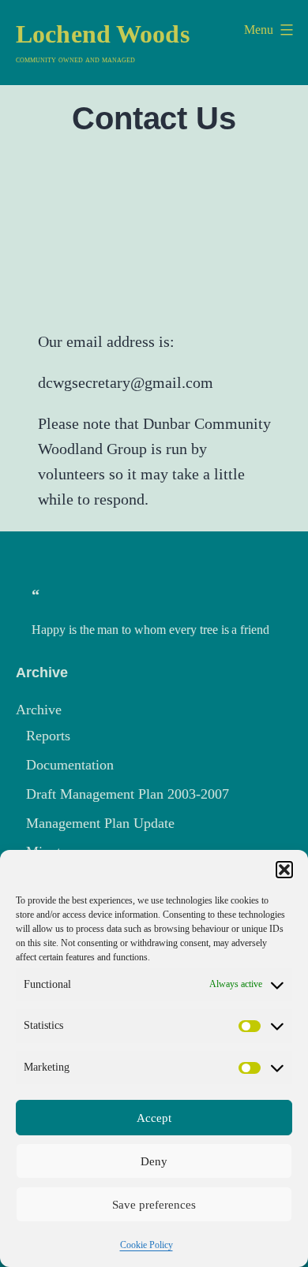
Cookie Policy (146, 1244)
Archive (39, 709)
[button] (284, 870)
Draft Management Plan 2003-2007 (127, 794)
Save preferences (154, 1204)
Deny (154, 1161)
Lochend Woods (103, 34)
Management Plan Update (100, 823)
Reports (48, 735)
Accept (154, 1118)
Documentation (70, 765)
